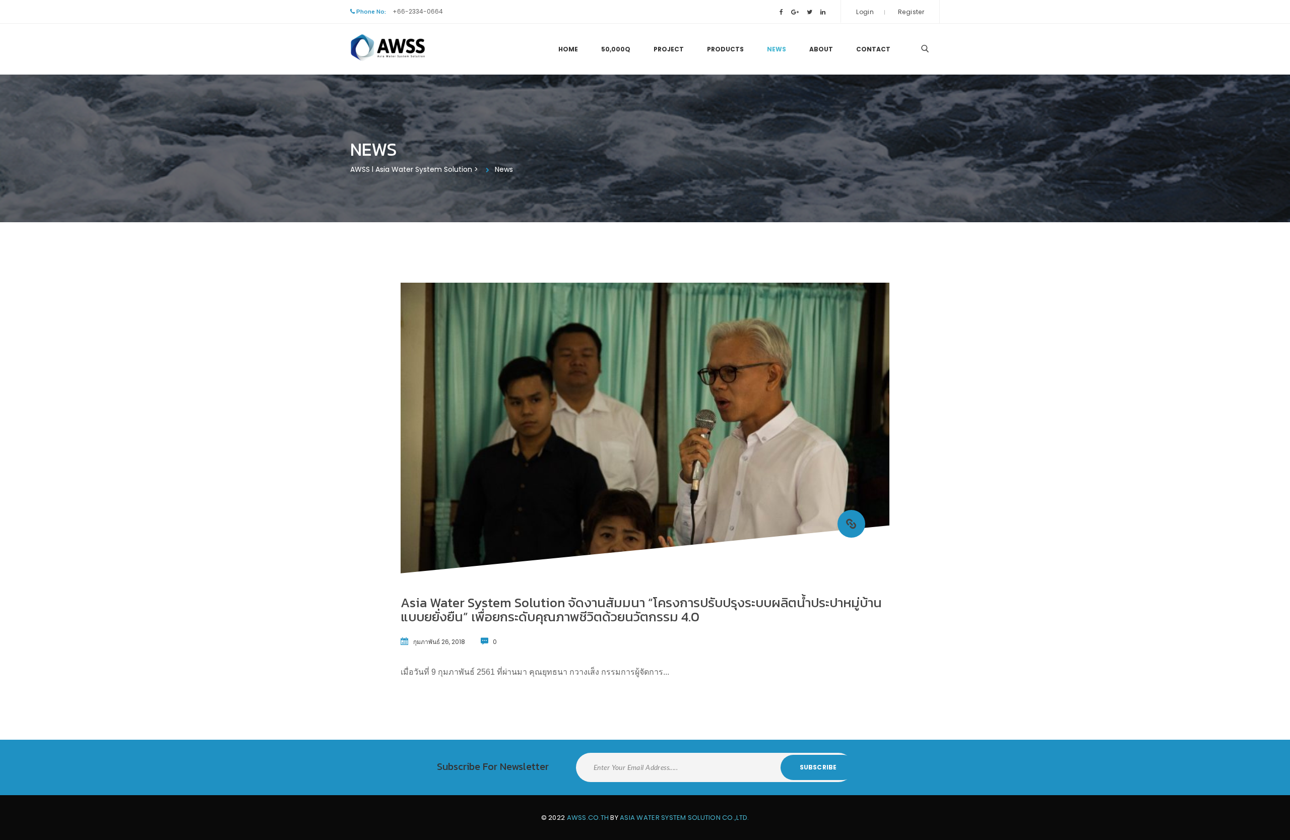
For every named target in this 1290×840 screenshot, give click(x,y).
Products (725, 49)
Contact (873, 49)
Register (911, 12)
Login (865, 12)
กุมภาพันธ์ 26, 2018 (439, 641)
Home (568, 49)
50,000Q (615, 49)
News (776, 49)
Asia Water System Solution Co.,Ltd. (684, 817)
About (821, 49)
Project (669, 49)
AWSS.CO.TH (588, 817)
